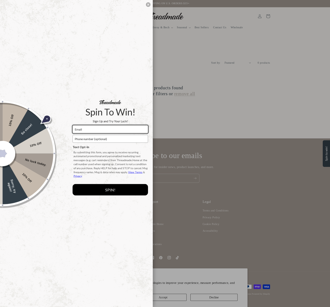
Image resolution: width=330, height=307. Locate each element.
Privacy (78, 176)
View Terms (135, 172)
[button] (148, 4)
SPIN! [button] (110, 189)
